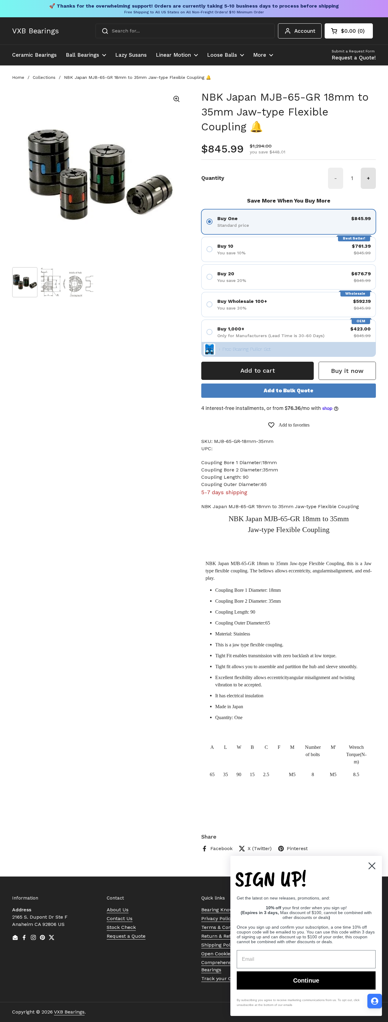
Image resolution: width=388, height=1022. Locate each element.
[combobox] (185, 31)
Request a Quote (126, 936)
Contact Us (119, 918)
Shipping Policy (219, 945)
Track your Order (221, 978)
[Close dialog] (372, 865)
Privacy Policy (217, 918)
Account (304, 31)
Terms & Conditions (224, 927)
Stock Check (121, 927)
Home (18, 77)
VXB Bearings (35, 31)
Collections (44, 77)
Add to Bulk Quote (288, 390)
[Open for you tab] (374, 1001)
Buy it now (347, 370)
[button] (349, 31)
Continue (306, 980)
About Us (118, 910)
